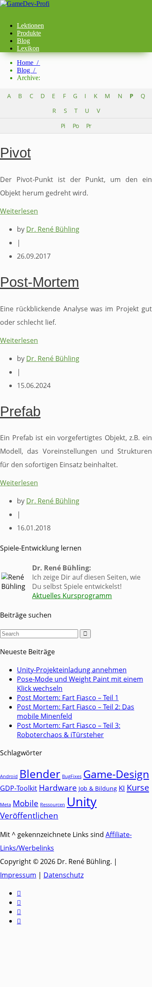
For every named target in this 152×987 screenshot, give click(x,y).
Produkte (29, 33)
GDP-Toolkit (18, 788)
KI (122, 788)
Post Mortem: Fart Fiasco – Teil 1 (68, 697)
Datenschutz (63, 875)
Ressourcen (52, 805)
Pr (88, 126)
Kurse (138, 787)
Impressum (18, 875)
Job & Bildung (98, 788)
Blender (39, 773)
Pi (63, 126)
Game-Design (116, 774)
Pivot (15, 152)
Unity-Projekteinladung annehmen (72, 669)
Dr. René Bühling (52, 229)
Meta (5, 805)
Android (9, 776)
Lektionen (30, 25)
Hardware (58, 787)
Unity (82, 801)
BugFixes (71, 776)
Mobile (25, 803)
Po (76, 126)
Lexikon (28, 48)
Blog (23, 40)
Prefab (20, 411)
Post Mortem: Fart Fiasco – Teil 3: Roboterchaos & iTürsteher (68, 730)
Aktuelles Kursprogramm (72, 595)
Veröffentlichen (29, 815)
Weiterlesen (19, 211)
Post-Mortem (39, 282)
